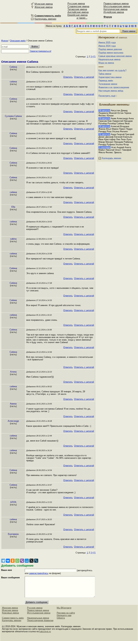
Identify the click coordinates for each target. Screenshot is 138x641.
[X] (31, 561)
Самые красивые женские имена (115, 56)
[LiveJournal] (36, 561)
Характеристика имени (110, 77)
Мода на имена (106, 63)
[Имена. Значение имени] (15, 11)
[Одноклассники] (13, 561)
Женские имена (43, 7)
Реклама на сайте (66, 613)
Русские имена (76, 3)
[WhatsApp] (17, 561)
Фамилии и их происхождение (113, 87)
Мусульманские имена (117, 6)
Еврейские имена (77, 15)
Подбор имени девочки (110, 49)
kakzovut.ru (45, 631)
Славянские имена (78, 6)
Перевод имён (105, 80)
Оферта (61, 618)
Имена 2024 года (107, 46)
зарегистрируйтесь (38, 573)
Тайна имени (104, 74)
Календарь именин (45, 18)
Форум (4, 40)
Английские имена (78, 12)
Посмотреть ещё (106, 96)
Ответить (68, 77)
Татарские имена (77, 9)
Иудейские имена (114, 12)
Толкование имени (107, 84)
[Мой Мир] (27, 561)
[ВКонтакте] (8, 561)
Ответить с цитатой (84, 77)
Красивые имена (10, 613)
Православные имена (116, 3)
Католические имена (115, 9)
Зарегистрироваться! (40, 51)
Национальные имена (109, 59)
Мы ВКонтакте (64, 608)
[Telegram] (3, 561)
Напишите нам (64, 615)
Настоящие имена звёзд (110, 90)
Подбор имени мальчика (110, 52)
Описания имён (18, 40)
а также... (82, 17)
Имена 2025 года (107, 42)
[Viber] (22, 561)
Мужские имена (43, 3)
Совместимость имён (13, 618)
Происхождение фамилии (40, 620)
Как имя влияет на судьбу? (112, 70)
